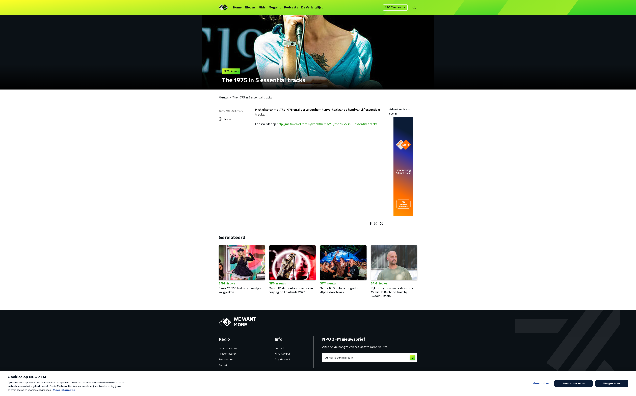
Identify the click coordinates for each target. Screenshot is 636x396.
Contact (279, 348)
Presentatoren (228, 353)
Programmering (228, 348)
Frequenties (226, 359)
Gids (262, 7)
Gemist (223, 365)
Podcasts (291, 7)
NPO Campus (393, 7)
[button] (414, 7)
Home (237, 7)
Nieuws (250, 7)
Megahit (275, 7)
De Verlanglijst (312, 7)
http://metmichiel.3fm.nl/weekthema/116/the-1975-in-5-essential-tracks (327, 124)
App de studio (283, 359)
